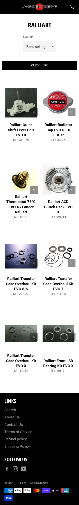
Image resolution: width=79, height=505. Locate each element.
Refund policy (15, 439)
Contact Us (13, 424)
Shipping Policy (17, 446)
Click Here (39, 65)
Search (10, 410)
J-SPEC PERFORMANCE (32, 483)
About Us (12, 417)
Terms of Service (18, 432)
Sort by (28, 36)
